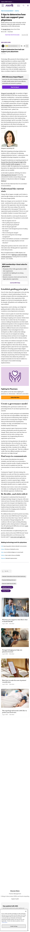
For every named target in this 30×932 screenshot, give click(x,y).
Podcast (3, 549)
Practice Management (7, 10)
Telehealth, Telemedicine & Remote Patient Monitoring (13, 576)
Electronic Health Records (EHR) (9, 583)
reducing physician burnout (8, 175)
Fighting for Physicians (12, 34)
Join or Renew (18, 5)
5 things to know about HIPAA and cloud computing (15, 896)
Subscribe (24, 34)
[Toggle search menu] (23, 5)
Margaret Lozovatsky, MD (8, 93)
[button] (15, 1)
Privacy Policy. (4, 922)
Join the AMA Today (15, 282)
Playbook (3, 558)
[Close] (25, 911)
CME (2, 546)
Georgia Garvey (6, 29)
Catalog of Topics (5, 590)
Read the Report (15, 87)
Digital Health (15, 899)
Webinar (3, 555)
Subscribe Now (15, 397)
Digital (17, 10)
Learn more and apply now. (17, 537)
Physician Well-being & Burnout (9, 580)
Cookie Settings (13, 926)
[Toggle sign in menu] (28, 5)
